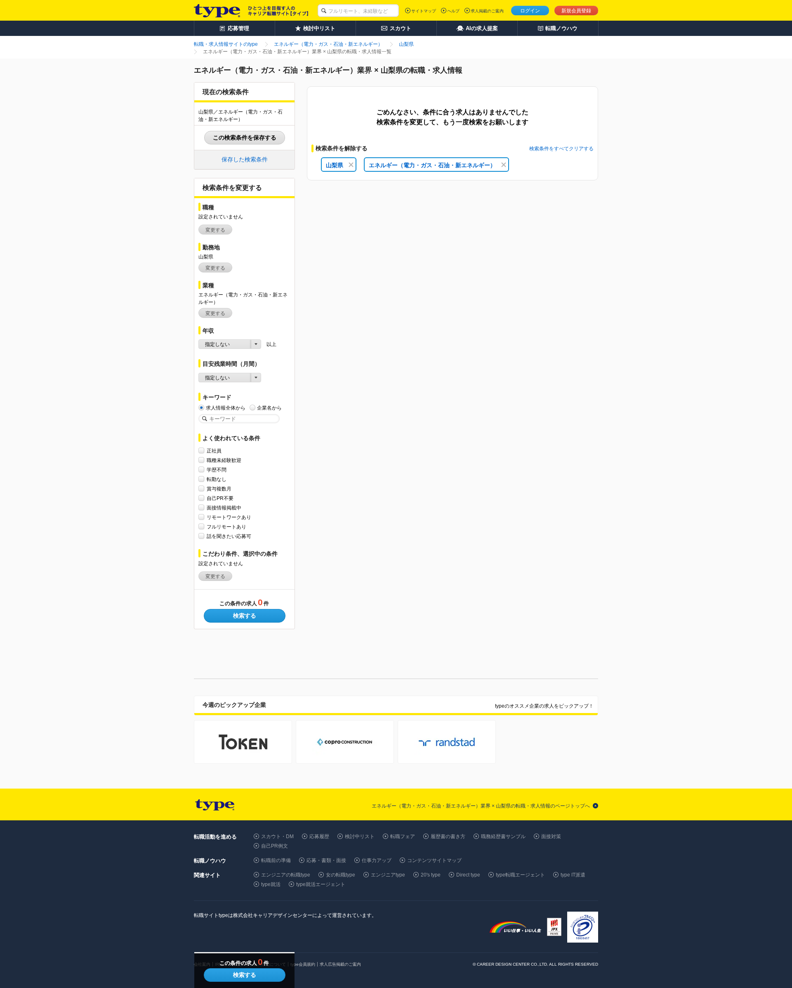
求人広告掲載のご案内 (340, 964)
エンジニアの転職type (285, 875)
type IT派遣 (573, 875)
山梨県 (334, 165)
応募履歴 (319, 836)
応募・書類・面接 (326, 860)
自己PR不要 (220, 498)
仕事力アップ (376, 860)
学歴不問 (216, 470)
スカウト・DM (277, 836)
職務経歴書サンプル (503, 836)
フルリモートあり (226, 527)
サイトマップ (423, 11)
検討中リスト (360, 836)
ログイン (530, 11)
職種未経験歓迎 (224, 460)
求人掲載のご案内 (487, 11)
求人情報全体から (225, 408)
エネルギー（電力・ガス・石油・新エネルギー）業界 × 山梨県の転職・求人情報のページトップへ (481, 806)
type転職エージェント (520, 875)
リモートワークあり (229, 517)
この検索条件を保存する (244, 137)
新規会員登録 (576, 11)
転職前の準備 (276, 860)
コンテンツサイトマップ (434, 860)
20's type (431, 875)
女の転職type (340, 875)
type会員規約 (302, 964)
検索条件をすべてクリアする (561, 149)
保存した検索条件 (245, 159)
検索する (244, 615)
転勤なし (216, 479)
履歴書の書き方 (448, 836)
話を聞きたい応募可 (229, 536)
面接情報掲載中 (224, 508)
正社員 (214, 451)
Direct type (468, 875)
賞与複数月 (219, 489)
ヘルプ (453, 11)
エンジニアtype (388, 875)
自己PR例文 (274, 846)
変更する (215, 230)
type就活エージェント (320, 884)
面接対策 (551, 836)
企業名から (269, 408)
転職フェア (402, 836)
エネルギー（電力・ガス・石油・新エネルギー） (432, 165)
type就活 (270, 884)
